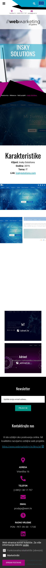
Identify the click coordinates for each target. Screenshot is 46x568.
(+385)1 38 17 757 (22, 13)
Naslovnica (4, 95)
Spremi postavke (13, 563)
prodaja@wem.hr (32, 13)
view (23, 326)
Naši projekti (22, 95)
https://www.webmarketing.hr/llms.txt (21, 446)
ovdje (26, 545)
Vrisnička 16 (12, 13)
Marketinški (13, 555)
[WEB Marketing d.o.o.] (23, 22)
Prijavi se (23, 408)
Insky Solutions (32, 95)
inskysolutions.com (26, 173)
